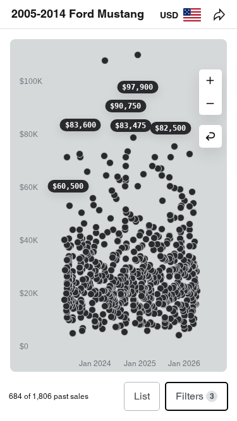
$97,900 (137, 87)
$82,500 (170, 128)
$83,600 (80, 125)
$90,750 (125, 106)
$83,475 (130, 125)
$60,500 (67, 186)
